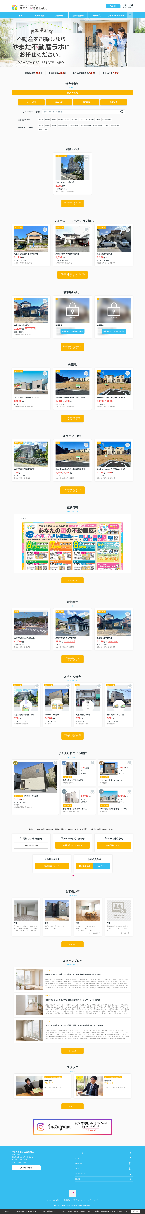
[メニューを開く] (130, 15)
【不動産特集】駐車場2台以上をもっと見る (72, 347)
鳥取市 (41, 125)
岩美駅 (67, 120)
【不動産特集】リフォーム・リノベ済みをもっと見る (72, 274)
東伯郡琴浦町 (115, 125)
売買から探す (40, 15)
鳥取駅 (41, 120)
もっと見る (72, 1051)
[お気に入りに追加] (86, 158)
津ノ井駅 (74, 120)
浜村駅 (60, 120)
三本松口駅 (83, 120)
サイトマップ (94, 1200)
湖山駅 (54, 120)
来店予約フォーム (113, 845)
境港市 (106, 125)
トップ (21, 15)
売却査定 (97, 15)
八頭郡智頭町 (97, 125)
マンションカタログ (55, 1200)
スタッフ (78, 1158)
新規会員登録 (84, 866)
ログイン (125, 7)
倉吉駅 (47, 120)
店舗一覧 (113, 6)
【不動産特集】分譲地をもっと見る (72, 418)
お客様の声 (78, 1163)
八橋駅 (98, 120)
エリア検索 (31, 102)
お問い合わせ (78, 15)
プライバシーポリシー (80, 1200)
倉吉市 (54, 125)
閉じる (135, 1211)
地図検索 (86, 102)
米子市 (47, 125)
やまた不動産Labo (116, 15)
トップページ (79, 1153)
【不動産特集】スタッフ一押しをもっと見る (72, 490)
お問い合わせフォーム (72, 845)
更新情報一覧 (72, 580)
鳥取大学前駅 (106, 120)
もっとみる (72, 944)
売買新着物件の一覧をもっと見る (72, 659)
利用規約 (67, 1200)
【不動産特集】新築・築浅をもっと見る (72, 203)
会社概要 (78, 1179)
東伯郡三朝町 (43, 129)
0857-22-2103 (31, 845)
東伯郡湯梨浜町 (85, 125)
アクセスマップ (80, 1174)
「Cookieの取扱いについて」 (107, 1211)
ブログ (77, 1168)
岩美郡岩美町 (62, 125)
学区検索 (113, 102)
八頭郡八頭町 (73, 125)
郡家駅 (91, 120)
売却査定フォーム (52, 866)
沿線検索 (59, 102)
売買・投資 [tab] (72, 92)
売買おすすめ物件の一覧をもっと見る (72, 735)
